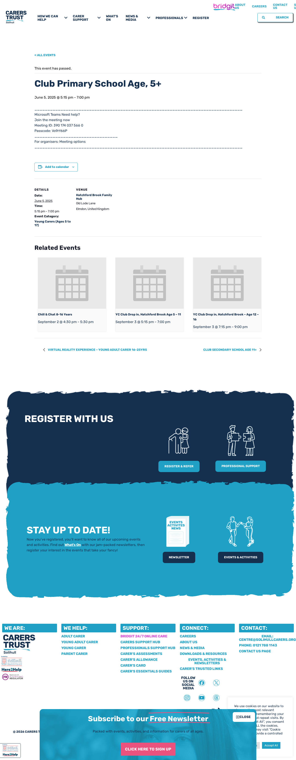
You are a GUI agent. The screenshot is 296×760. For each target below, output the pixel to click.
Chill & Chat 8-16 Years (55, 314)
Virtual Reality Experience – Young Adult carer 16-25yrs (97, 350)
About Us (240, 6)
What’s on (112, 18)
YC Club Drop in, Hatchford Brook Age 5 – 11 (148, 314)
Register (201, 18)
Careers (259, 6)
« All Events (44, 55)
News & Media (132, 18)
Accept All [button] (271, 745)
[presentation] (72, 283)
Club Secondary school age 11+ (230, 350)
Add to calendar (57, 167)
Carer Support (80, 18)
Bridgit (224, 6)
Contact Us (280, 6)
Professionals (169, 18)
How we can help (47, 18)
